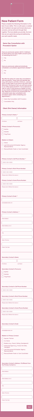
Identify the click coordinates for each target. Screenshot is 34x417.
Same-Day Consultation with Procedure (15, 99)
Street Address (5, 218)
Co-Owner (7, 341)
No (5, 60)
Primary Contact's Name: (10, 115)
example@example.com (7, 202)
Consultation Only (9, 101)
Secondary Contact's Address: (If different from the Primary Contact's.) (16, 364)
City (3, 232)
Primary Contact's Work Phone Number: (14, 168)
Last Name (19, 121)
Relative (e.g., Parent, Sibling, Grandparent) (16, 343)
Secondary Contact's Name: (10, 257)
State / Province (5, 240)
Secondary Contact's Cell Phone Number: (14, 286)
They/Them (7, 134)
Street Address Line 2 (6, 225)
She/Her (6, 131)
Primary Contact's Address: (10, 212)
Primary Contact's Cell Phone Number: (14, 159)
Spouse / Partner (9, 338)
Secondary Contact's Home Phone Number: (15, 308)
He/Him (6, 129)
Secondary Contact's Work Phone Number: (15, 296)
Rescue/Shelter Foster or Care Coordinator (16, 149)
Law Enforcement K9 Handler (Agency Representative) (14, 145)
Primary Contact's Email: (10, 196)
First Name (4, 121)
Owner (6, 142)
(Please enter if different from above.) (10, 175)
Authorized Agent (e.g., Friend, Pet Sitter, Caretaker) (15, 346)
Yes (5, 58)
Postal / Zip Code (5, 247)
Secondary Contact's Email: (10, 324)
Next (29, 407)
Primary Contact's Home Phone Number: (14, 180)
